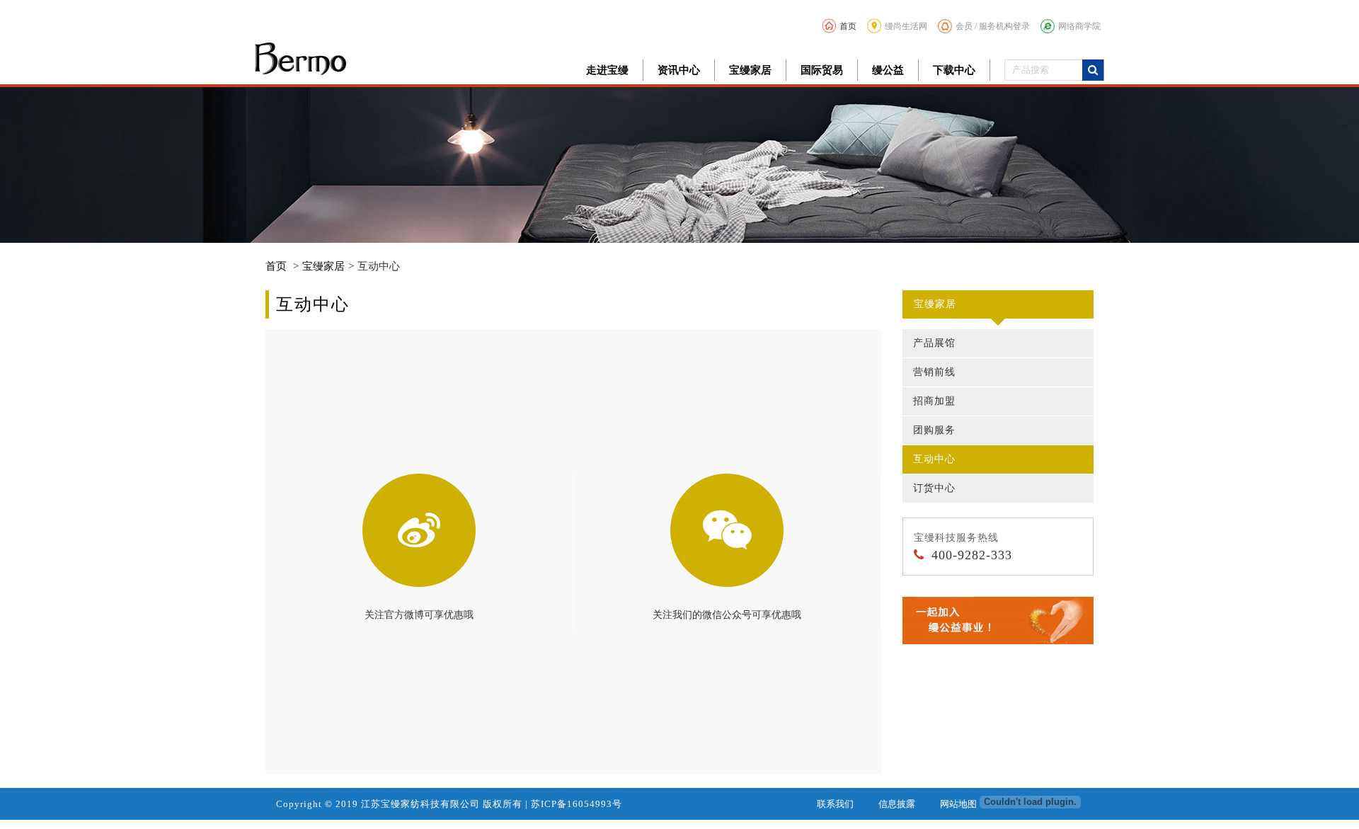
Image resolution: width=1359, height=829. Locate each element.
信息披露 (896, 804)
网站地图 (958, 804)
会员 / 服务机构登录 (993, 26)
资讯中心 (679, 70)
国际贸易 (822, 70)
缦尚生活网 (906, 26)
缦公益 (888, 70)
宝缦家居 (750, 70)
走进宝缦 (607, 70)
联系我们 (835, 804)
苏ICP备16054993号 (576, 804)
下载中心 (954, 70)
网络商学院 (1079, 26)
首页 (847, 26)
